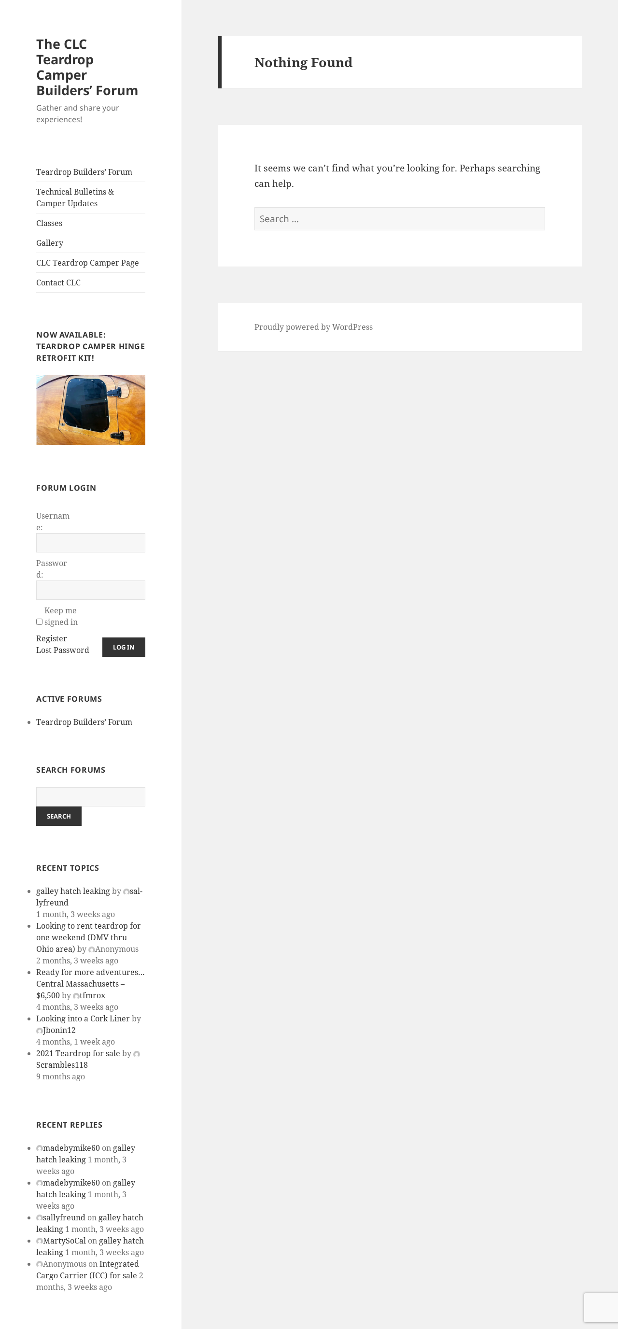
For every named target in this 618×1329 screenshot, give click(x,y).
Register (51, 638)
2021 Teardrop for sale (78, 1053)
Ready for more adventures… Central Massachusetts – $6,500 (90, 984)
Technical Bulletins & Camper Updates (75, 197)
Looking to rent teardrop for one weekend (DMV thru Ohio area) (88, 937)
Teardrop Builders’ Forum (84, 172)
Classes (49, 223)
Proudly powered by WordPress (313, 327)
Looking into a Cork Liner (83, 1018)
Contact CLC (58, 282)
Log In (124, 647)
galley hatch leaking (73, 891)
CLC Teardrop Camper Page (87, 262)
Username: (53, 521)
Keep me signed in (61, 616)
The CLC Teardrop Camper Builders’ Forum (87, 67)
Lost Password (62, 650)
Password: (51, 569)
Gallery (49, 243)
